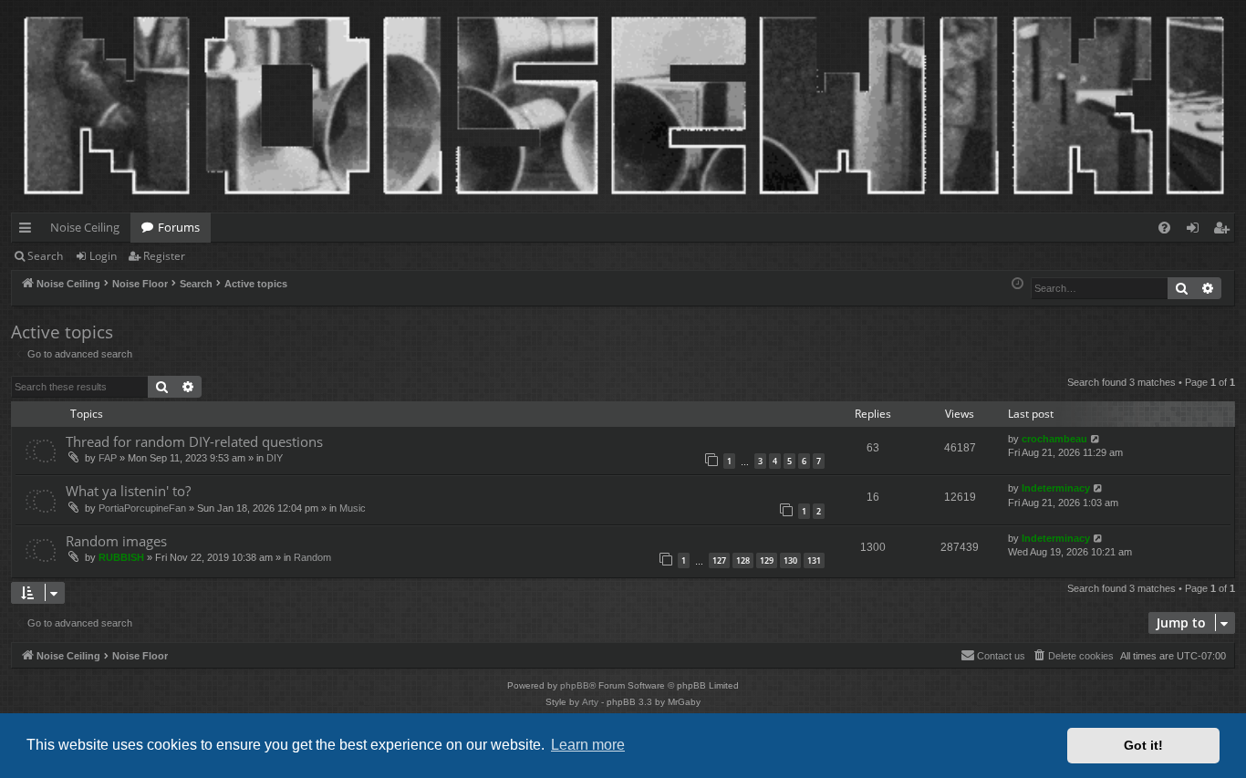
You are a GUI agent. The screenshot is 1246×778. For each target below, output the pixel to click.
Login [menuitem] (1196, 231)
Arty (590, 702)
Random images (116, 541)
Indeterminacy (1056, 487)
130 (790, 560)
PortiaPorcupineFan (142, 508)
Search (45, 256)
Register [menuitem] (1225, 231)
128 (743, 560)
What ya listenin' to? (128, 491)
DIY (274, 457)
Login (103, 256)
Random (312, 557)
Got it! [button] (1143, 745)
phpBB (574, 685)
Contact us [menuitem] (1001, 655)
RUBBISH (121, 557)
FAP (108, 457)
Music (352, 508)
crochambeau (1054, 438)
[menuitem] (1164, 228)
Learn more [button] (588, 744)
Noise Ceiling (84, 227)
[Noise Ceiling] (21, 4)
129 (767, 560)
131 (814, 560)
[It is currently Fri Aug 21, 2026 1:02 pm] (1017, 284)
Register (164, 256)
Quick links (28, 231)
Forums (179, 227)
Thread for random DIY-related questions (194, 441)
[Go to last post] (1096, 439)
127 (719, 560)
